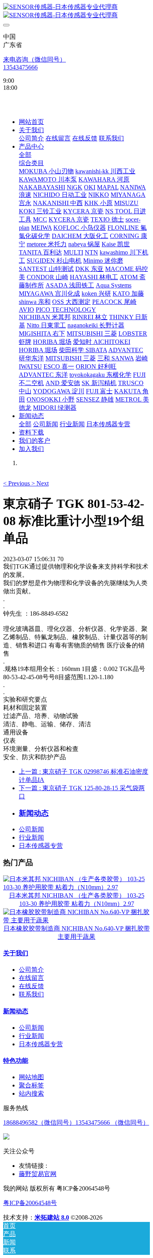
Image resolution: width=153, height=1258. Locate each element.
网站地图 (31, 1077)
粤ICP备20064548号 (30, 1203)
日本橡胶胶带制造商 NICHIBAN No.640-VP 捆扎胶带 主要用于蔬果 (77, 932)
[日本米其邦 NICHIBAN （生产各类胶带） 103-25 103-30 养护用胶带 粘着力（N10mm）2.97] (76, 887)
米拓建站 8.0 (52, 1217)
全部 (25, 154)
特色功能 (15, 1060)
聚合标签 (31, 1085)
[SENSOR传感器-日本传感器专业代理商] (76, 11)
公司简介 (31, 969)
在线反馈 (31, 986)
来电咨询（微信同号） (34, 59)
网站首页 (31, 121)
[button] (17, 483)
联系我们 (31, 994)
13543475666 (20, 67)
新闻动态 (15, 1011)
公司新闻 (31, 829)
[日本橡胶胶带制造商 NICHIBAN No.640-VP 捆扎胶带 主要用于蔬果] (76, 920)
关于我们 (15, 953)
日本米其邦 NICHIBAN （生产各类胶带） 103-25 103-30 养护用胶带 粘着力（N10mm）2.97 (76, 899)
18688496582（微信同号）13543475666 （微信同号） (76, 1122)
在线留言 (31, 977)
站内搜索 (31, 1093)
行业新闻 (31, 837)
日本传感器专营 (41, 845)
